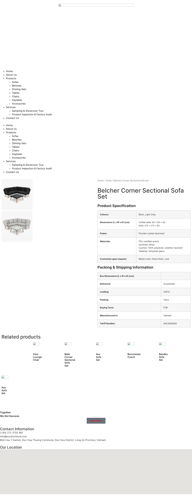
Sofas (15, 81)
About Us (11, 74)
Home (9, 71)
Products (11, 78)
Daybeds (17, 99)
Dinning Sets (19, 89)
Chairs (15, 96)
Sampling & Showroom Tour (28, 110)
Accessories (19, 103)
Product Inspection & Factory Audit (32, 114)
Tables (15, 92)
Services (11, 107)
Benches (16, 85)
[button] (96, 121)
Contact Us (12, 117)
